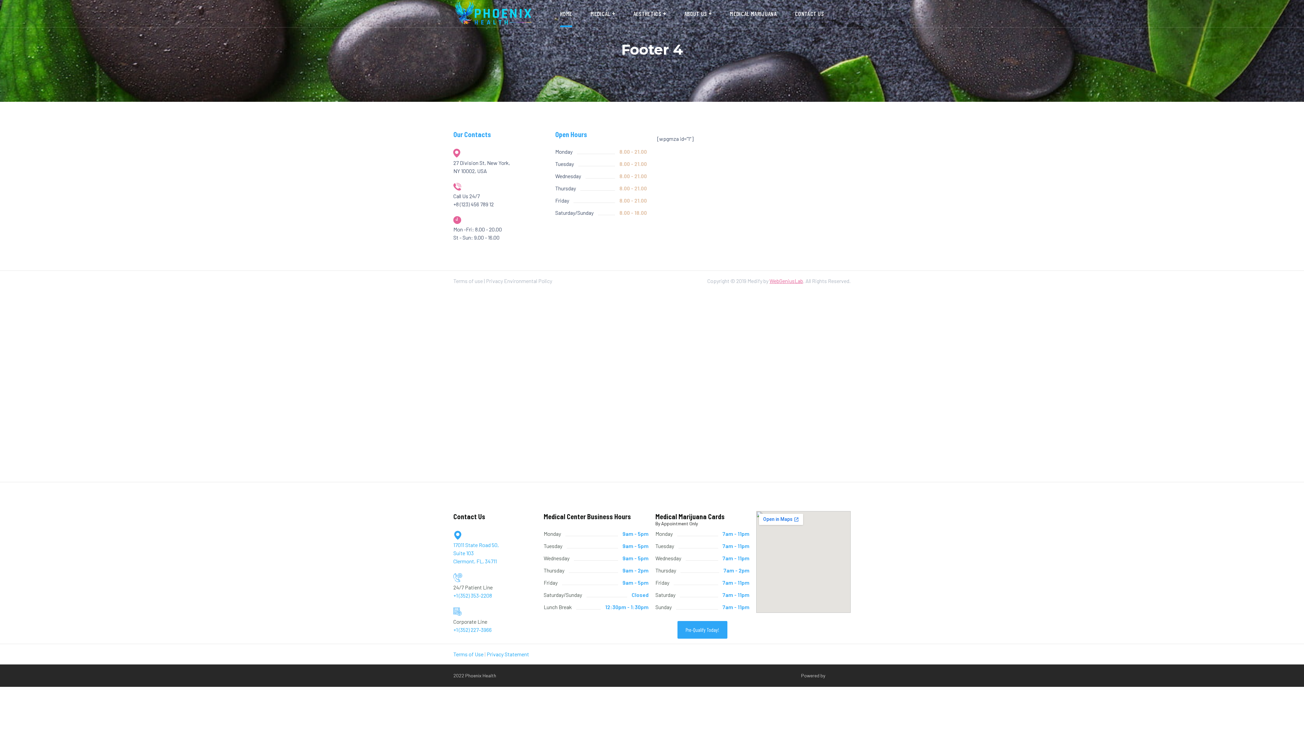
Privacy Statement (508, 654)
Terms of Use (468, 654)
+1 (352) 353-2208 (472, 595)
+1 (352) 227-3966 (472, 629)
